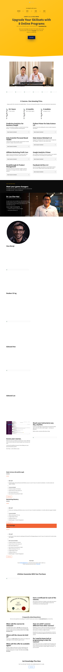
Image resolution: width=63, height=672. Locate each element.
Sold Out (31, 37)
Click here (38, 564)
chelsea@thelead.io (24, 562)
